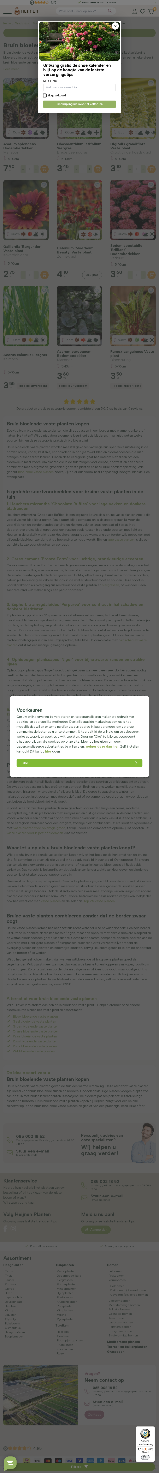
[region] (79, 736)
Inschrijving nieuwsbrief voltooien (80, 104)
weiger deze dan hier (102, 746)
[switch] (145, 1457)
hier (48, 751)
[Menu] (152, 1428)
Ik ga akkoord (57, 95)
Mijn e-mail (50, 80)
